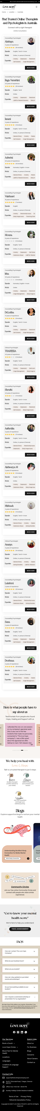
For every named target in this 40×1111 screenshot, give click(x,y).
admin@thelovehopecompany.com (23, 1007)
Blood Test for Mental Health (10, 1052)
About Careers (32, 1058)
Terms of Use (13, 1096)
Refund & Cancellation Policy (20, 1100)
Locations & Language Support (10, 1066)
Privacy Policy (26, 1096)
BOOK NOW (31, 67)
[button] (20, 952)
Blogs (29, 1051)
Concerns (30, 1055)
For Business (31, 1047)
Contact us (31, 1062)
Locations (6, 1057)
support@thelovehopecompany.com (17, 1078)
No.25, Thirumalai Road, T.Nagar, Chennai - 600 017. (19, 1082)
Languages (6, 1061)
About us (30, 1043)
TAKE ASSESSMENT (20, 929)
